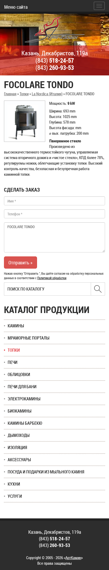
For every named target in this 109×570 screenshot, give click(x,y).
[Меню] (99, 6)
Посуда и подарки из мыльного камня (46, 472)
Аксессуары (19, 460)
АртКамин (73, 557)
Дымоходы (19, 435)
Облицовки (19, 374)
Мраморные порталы (28, 338)
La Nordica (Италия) (47, 93)
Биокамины (19, 411)
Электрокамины (24, 399)
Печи (12, 362)
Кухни (14, 484)
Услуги (15, 496)
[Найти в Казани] (98, 289)
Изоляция (17, 447)
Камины (16, 326)
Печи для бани (22, 387)
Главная (10, 93)
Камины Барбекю (25, 423)
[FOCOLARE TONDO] (24, 121)
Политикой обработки (51, 278)
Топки (24, 93)
